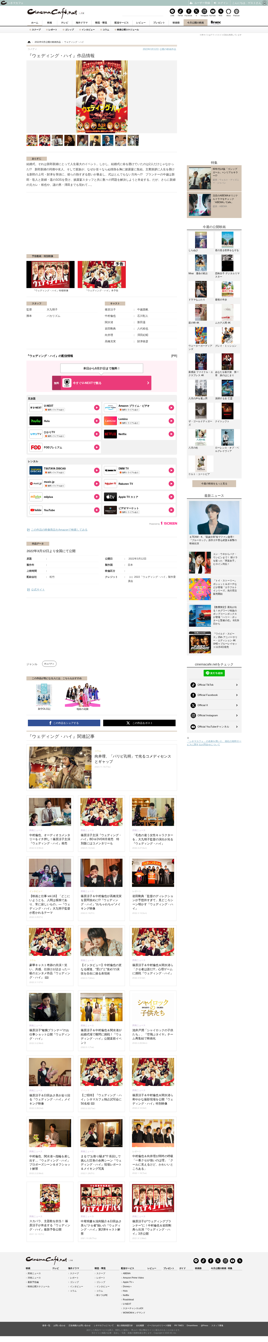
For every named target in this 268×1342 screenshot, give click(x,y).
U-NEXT (127, 1304)
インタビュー (88, 29)
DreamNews (192, 1325)
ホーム (34, 22)
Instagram (204, 15)
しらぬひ (193, 250)
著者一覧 (46, 1325)
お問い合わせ (59, 1325)
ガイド (182, 1268)
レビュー (141, 22)
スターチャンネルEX (133, 1308)
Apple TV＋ (128, 1282)
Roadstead (128, 1299)
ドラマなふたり (197, 299)
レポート (52, 29)
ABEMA (127, 1273)
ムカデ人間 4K (223, 322)
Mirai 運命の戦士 (198, 273)
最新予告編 (33, 1282)
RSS (220, 15)
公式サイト (38, 589)
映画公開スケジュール (128, 29)
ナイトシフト (222, 421)
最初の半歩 (221, 299)
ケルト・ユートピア (199, 474)
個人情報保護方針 (125, 1325)
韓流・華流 (101, 22)
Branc (215, 22)
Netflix (126, 1295)
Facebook (188, 15)
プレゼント (159, 22)
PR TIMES (179, 1325)
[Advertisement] (69, 225)
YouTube (212, 15)
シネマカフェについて (104, 1325)
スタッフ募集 (217, 1325)
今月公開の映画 (195, 22)
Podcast (236, 15)
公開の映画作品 (159, 49)
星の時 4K (194, 322)
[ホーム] (28, 42)
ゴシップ (69, 29)
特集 (230, 1268)
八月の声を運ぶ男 (198, 398)
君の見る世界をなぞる (227, 250)
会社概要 (140, 1325)
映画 (49, 22)
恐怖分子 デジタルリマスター (227, 275)
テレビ (64, 22)
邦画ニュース (34, 1273)
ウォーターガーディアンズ (200, 347)
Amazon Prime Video (133, 1277)
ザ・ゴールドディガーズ (200, 423)
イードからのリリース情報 (159, 1325)
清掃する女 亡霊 (223, 398)
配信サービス (121, 22)
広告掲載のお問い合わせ (80, 1325)
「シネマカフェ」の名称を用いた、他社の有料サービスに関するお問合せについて (214, 743)
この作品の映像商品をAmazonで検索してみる (59, 529)
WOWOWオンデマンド (134, 1312)
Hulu (125, 1291)
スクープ (36, 29)
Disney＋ (127, 1286)
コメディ (50, 664)
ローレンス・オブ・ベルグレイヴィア (227, 449)
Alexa (228, 15)
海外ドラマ (82, 22)
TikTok (180, 15)
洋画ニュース (34, 1277)
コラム (106, 29)
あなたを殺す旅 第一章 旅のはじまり (227, 374)
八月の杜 (193, 447)
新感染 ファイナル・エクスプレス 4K (201, 374)
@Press (204, 1325)
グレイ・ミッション (225, 345)
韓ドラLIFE (102, 1295)
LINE (172, 15)
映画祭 (176, 22)
